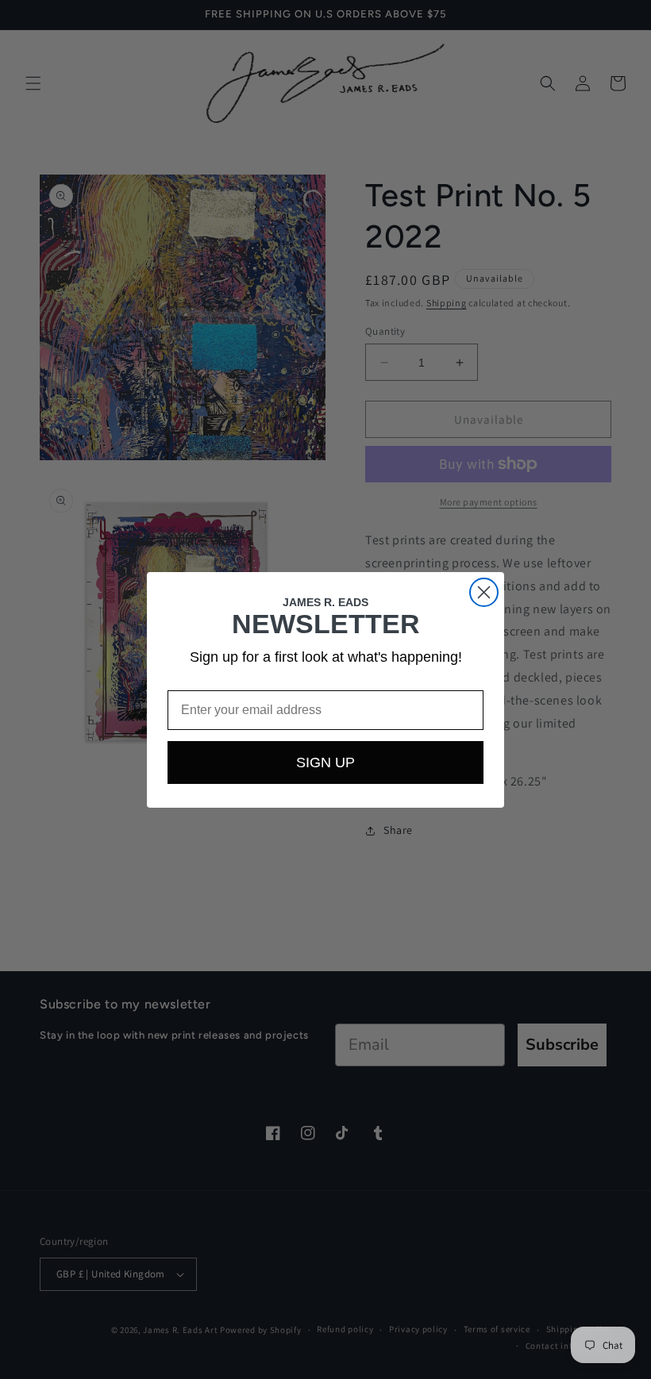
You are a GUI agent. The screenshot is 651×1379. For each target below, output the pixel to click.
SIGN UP (325, 762)
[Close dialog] (484, 592)
